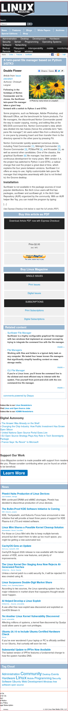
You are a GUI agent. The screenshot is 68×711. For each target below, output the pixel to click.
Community (31, 673)
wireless (29, 51)
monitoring (62, 48)
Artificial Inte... (6, 570)
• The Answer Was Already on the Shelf (19, 423)
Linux (9, 585)
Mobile (30, 678)
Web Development (32, 681)
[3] (26, 149)
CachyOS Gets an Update (16, 546)
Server (17, 51)
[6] (25, 155)
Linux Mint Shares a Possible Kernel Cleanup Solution (33, 527)
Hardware (8, 678)
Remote (6, 51)
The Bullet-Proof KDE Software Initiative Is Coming (31, 509)
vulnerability (20, 604)
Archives (60, 30)
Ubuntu (4, 637)
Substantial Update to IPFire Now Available (26, 649)
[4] (41, 149)
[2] (59, 146)
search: (3, 20)
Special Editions (9, 33)
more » (61, 346)
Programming (31, 41)
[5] (59, 149)
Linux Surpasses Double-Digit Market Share (27, 582)
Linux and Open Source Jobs (17, 408)
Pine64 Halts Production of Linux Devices (25, 493)
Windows (47, 681)
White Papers (43, 30)
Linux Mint (20, 530)
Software (7, 44)
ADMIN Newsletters (24, 411)
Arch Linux (5, 549)
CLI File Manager (16, 370)
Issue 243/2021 (12, 77)
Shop (25, 33)
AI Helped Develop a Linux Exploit (21, 601)
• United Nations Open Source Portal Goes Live (23, 432)
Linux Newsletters (23, 405)
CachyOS (12, 549)
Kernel (14, 530)
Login (64, 54)
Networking (20, 44)
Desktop (4, 585)
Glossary (5, 709)
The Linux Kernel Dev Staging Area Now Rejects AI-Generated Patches (31, 566)
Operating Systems (51, 41)
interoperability (35, 48)
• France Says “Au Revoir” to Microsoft (19, 441)
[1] (33, 146)
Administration (6, 530)
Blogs (29, 30)
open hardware (6, 496)
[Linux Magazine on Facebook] (52, 54)
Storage (14, 496)
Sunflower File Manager (19, 332)
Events (55, 674)
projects (14, 512)
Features (16, 30)
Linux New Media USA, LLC (57, 709)
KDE (3, 512)
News (4, 30)
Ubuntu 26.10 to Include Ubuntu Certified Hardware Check (31, 633)
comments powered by (18, 395)
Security (18, 570)
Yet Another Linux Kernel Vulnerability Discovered (30, 616)
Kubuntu (8, 512)
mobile (50, 48)
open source (17, 684)
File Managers (14, 350)
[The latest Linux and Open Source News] (57, 54)
